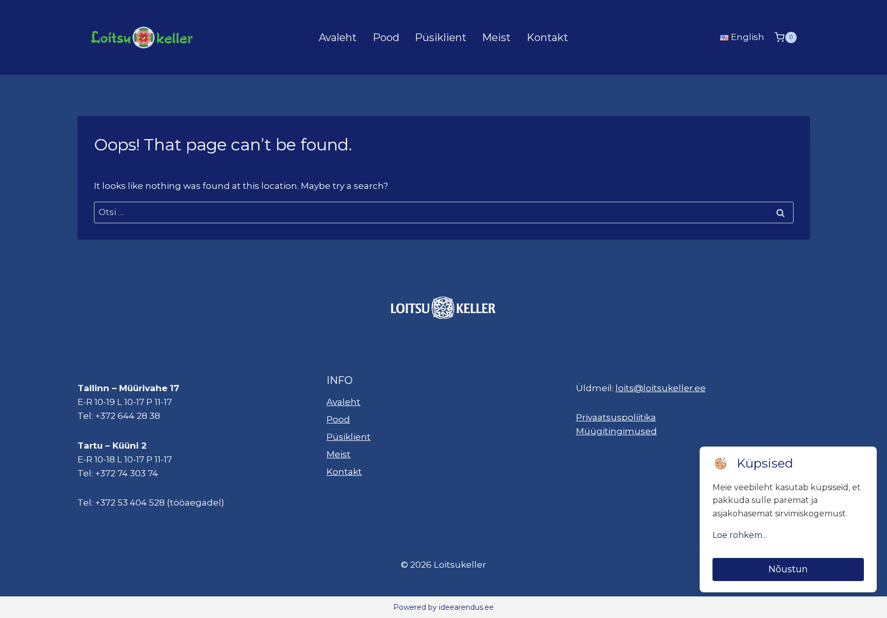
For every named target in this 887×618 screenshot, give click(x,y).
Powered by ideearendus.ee (443, 607)
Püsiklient (441, 37)
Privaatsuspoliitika (616, 417)
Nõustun (788, 569)
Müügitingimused (616, 431)
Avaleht (338, 37)
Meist (496, 37)
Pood (386, 37)
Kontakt (547, 37)
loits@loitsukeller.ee (660, 388)
